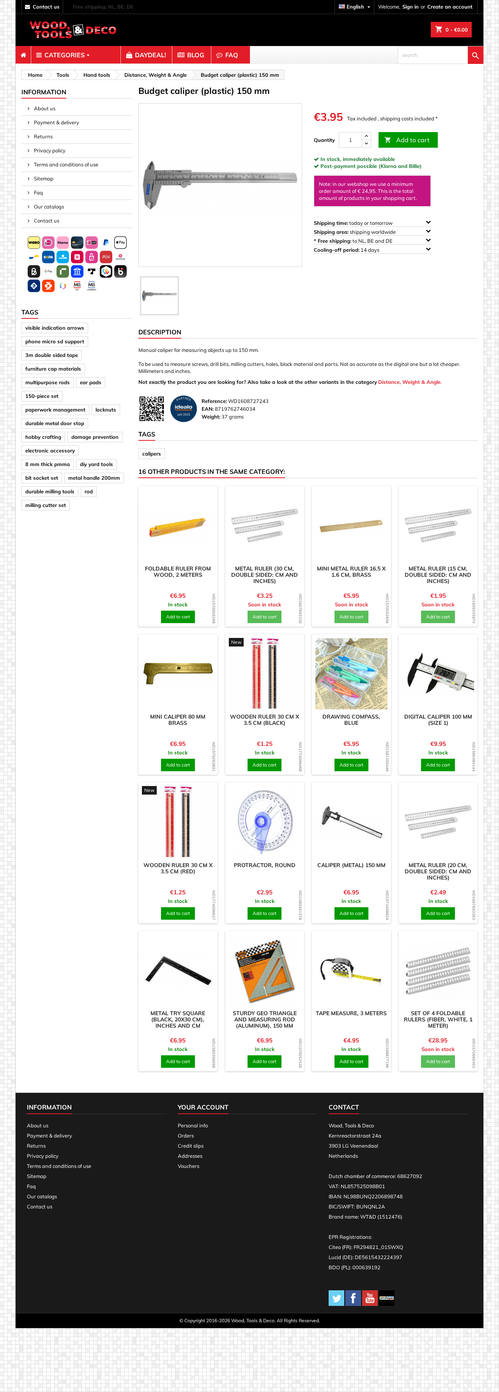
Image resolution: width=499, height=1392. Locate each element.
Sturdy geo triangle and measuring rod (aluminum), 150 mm (265, 1019)
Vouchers (188, 1166)
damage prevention (95, 437)
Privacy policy (49, 150)
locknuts (106, 409)
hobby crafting (43, 437)
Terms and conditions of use (65, 164)
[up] (366, 136)
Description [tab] (159, 332)
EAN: (208, 409)
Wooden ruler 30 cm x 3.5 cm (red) (177, 868)
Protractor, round (265, 865)
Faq (38, 192)
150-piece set (41, 396)
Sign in (410, 7)
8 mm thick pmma (47, 464)
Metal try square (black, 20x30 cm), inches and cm (177, 1019)
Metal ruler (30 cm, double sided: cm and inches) (264, 575)
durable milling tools (49, 491)
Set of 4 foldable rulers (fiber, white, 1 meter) (438, 1019)
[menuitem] (23, 55)
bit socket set (41, 478)
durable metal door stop (54, 423)
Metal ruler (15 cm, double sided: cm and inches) (438, 575)
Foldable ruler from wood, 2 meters (178, 571)
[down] (366, 144)
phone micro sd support (54, 341)
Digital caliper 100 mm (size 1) (438, 719)
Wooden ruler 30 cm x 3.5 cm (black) (264, 719)
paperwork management (55, 409)
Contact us (46, 220)
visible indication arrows (54, 328)
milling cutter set (45, 505)
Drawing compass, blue (351, 719)
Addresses (190, 1156)
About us (44, 108)
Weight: (211, 416)
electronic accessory (50, 450)
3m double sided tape (51, 355)
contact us (46, 7)
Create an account (449, 7)
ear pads (90, 382)
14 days (347, 250)
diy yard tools (96, 464)
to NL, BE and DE (354, 241)
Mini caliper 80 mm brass (177, 719)
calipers (151, 453)
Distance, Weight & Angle (409, 382)
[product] (178, 525)
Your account (203, 1107)
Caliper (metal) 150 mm (351, 865)
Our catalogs (48, 206)
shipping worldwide (355, 232)
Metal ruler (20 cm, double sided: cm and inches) (438, 871)
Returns (43, 136)
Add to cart (407, 140)
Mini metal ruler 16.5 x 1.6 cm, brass (351, 571)
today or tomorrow (354, 223)
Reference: (214, 401)
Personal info (193, 1125)
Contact (344, 1107)
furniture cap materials (53, 369)
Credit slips (190, 1146)
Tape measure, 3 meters (351, 1013)
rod (89, 491)
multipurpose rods (47, 382)
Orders (186, 1135)
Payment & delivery (56, 122)
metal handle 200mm (94, 478)
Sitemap (43, 178)
